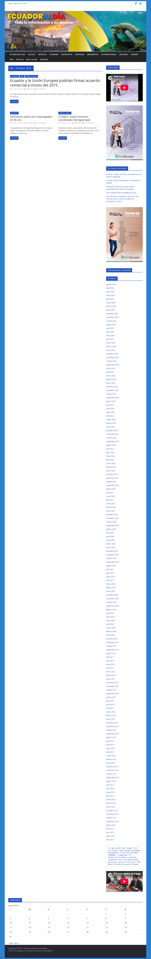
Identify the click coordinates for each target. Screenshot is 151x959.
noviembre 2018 (112, 598)
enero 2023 (110, 427)
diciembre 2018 (112, 595)
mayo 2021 (110, 496)
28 (87, 932)
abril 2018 (110, 624)
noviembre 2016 (112, 686)
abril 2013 (110, 840)
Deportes (42, 54)
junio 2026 (110, 292)
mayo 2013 (110, 836)
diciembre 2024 (112, 354)
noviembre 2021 (112, 478)
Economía (53, 54)
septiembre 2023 (112, 397)
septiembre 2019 (112, 562)
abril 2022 (110, 460)
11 (30, 923)
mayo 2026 (110, 295)
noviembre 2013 (112, 814)
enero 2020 (110, 547)
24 (11, 932)
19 (49, 927)
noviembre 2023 (112, 390)
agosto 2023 (111, 401)
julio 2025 (110, 328)
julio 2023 (110, 405)
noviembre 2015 (112, 726)
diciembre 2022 (112, 430)
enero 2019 (110, 591)
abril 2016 (110, 708)
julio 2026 (110, 288)
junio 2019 (110, 573)
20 (68, 927)
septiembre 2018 (112, 606)
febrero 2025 (111, 346)
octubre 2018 (111, 602)
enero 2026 (110, 310)
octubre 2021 (111, 482)
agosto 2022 (111, 445)
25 (30, 932)
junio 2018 (110, 617)
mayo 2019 (110, 576)
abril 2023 (110, 416)
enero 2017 (110, 679)
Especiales (79, 54)
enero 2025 (110, 350)
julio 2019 (110, 569)
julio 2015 (110, 741)
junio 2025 (110, 332)
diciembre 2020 (112, 514)
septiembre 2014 (112, 777)
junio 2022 (110, 452)
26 (49, 932)
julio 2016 (110, 701)
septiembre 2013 (112, 821)
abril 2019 (110, 580)
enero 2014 (110, 807)
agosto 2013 (111, 825)
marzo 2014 (110, 799)
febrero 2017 (111, 675)
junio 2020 (110, 536)
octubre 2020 (111, 522)
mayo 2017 (110, 664)
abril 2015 (110, 752)
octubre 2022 (111, 438)
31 (11, 936)
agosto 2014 (111, 781)
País (11, 59)
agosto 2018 (111, 609)
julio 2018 (110, 613)
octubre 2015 (111, 730)
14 (87, 923)
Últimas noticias (17, 54)
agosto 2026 (111, 284)
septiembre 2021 (112, 485)
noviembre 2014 (112, 770)
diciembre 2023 (112, 387)
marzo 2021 (110, 503)
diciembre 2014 (112, 766)
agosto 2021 (111, 489)
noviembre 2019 (112, 555)
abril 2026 (110, 299)
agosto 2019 (111, 566)
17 (11, 927)
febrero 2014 (111, 803)
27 (68, 932)
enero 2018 (110, 635)
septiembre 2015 (112, 734)
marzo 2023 (110, 419)
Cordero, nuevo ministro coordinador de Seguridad (74, 118)
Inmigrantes (93, 54)
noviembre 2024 (112, 357)
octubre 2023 (111, 394)
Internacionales (109, 54)
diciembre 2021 (112, 474)
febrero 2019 (111, 587)
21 (87, 927)
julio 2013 (110, 829)
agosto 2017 (111, 653)
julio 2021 (110, 492)
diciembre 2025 (112, 313)
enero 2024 (110, 383)
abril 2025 (110, 339)
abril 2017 (110, 668)
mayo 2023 (110, 412)
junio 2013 (110, 832)
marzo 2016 (110, 712)
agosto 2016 (111, 697)
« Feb (10, 943)
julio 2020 (110, 533)
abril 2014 (110, 796)
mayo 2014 (110, 792)
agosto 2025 (111, 324)
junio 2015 (110, 745)
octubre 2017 (111, 646)
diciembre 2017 (112, 639)
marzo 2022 (110, 463)
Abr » (16, 943)
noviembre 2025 (112, 317)
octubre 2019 (111, 558)
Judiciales (123, 54)
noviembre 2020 (112, 518)
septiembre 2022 (112, 441)
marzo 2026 (110, 302)
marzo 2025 (110, 343)
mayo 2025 (110, 335)
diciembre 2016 (112, 682)
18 (30, 927)
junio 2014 (110, 788)
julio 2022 (110, 449)
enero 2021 (110, 511)
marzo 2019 (110, 584)
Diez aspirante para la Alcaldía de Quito (121, 193)
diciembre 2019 (112, 551)
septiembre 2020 (112, 525)
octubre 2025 (111, 321)
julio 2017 (110, 657)
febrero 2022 (111, 467)
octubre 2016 (111, 690)
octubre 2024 (111, 361)
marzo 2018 (110, 628)
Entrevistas (66, 54)
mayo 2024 (110, 368)
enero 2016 (110, 719)
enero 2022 (110, 471)
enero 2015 (110, 763)
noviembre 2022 (112, 434)
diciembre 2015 (112, 723)
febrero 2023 (111, 423)
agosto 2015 (111, 737)
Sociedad (44, 59)
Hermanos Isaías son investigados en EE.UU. (31, 118)
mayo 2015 (110, 748)
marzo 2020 (110, 544)
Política (19, 59)
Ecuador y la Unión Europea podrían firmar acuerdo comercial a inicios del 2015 (55, 82)
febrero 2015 (111, 759)
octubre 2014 (111, 774)
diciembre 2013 (112, 810)
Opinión (134, 54)
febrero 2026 (111, 306)
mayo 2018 (110, 620)
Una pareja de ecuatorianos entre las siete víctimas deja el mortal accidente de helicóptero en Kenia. (122, 198)
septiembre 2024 (112, 365)
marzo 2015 (110, 756)
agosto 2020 (111, 529)
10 (11, 923)
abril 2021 (110, 500)
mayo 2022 (110, 456)
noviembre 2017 (112, 642)
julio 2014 (110, 785)
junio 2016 (110, 704)
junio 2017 (110, 661)
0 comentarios (41, 89)
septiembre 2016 (112, 693)
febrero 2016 (111, 715)
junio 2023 (110, 408)
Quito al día (31, 59)
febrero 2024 (111, 379)
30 (126, 932)
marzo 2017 (110, 671)
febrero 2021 (111, 507)
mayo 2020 (110, 540)
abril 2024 (110, 372)
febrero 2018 (111, 631)
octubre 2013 (111, 818)
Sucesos (31, 54)
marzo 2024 (110, 376)
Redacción (29, 89)
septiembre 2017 (112, 650)
